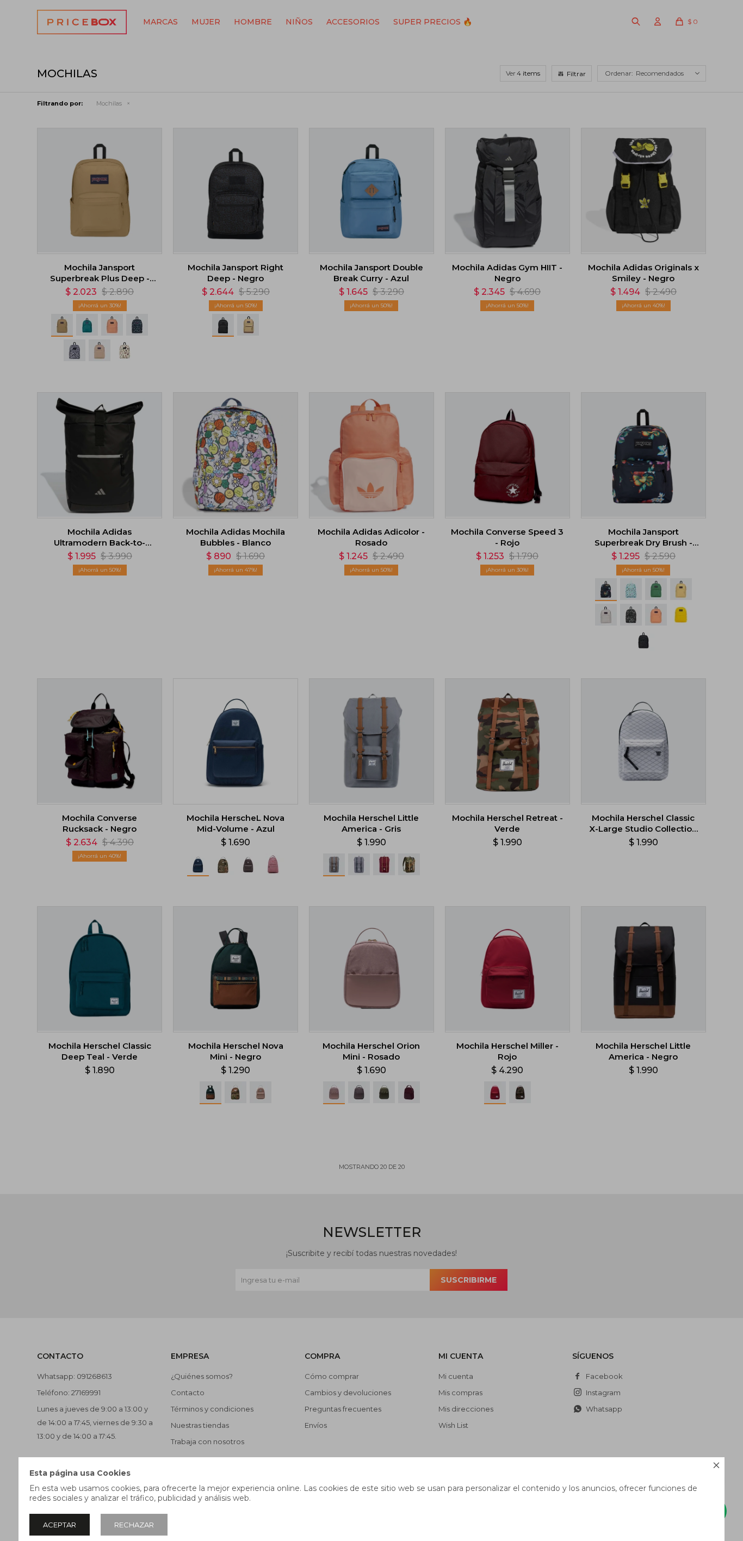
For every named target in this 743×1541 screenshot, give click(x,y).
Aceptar (59, 1524)
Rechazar (134, 1524)
